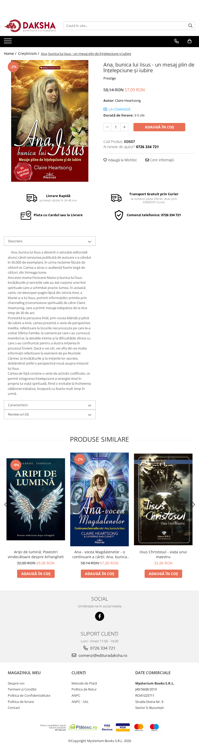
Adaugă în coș (159, 127)
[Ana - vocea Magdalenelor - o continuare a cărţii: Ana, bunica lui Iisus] (99, 499)
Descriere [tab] (15, 241)
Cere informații (161, 159)
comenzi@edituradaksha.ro (102, 655)
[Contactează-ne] (176, 41)
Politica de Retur (84, 689)
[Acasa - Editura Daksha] (30, 25)
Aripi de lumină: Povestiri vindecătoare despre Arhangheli (36, 554)
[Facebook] (99, 616)
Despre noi (16, 683)
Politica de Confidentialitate (29, 695)
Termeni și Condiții (22, 689)
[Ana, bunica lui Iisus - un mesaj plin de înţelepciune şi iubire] (50, 121)
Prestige (109, 78)
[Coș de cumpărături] (189, 41)
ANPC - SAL (80, 701)
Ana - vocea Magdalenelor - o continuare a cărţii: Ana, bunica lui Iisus (99, 554)
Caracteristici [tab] (18, 405)
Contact (14, 707)
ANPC (76, 695)
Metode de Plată (84, 683)
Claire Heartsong (128, 100)
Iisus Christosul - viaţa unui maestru (163, 554)
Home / (10, 53)
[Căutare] (190, 25)
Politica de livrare (21, 701)
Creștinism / (29, 53)
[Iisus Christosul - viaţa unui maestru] (163, 499)
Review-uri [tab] (18, 414)
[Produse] (8, 42)
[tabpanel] (50, 121)
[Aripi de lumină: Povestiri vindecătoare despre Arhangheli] (35, 499)
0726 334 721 (102, 648)
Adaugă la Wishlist (122, 159)
